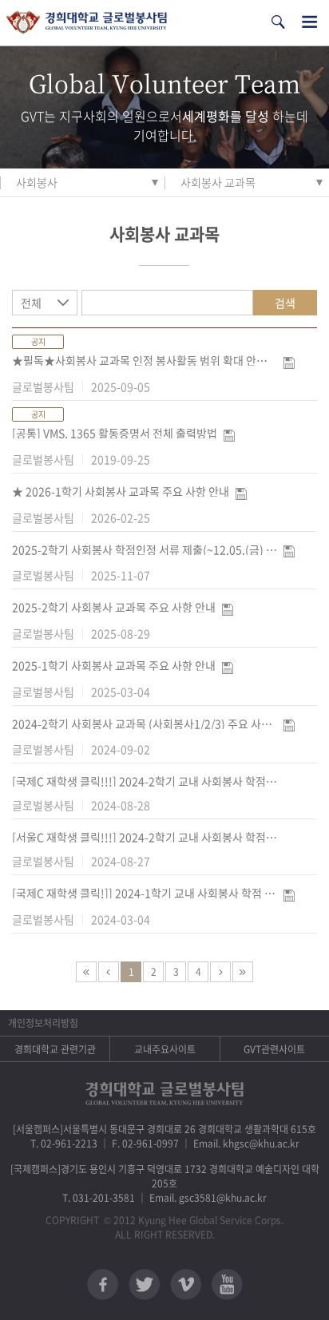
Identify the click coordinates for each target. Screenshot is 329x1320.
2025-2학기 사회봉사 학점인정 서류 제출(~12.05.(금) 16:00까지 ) (144, 549)
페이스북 (102, 1284)
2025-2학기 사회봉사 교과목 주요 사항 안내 (114, 606)
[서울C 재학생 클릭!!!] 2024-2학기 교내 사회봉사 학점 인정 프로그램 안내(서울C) (144, 836)
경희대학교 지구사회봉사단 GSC (86, 23)
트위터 (144, 1284)
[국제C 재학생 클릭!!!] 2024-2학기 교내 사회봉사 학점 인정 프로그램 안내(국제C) (144, 781)
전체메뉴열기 (309, 22)
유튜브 (227, 1284)
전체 (31, 303)
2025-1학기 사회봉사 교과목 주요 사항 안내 (114, 665)
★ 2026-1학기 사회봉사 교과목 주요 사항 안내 (120, 491)
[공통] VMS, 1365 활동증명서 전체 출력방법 (114, 432)
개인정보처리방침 (43, 1023)
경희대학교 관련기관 (55, 1049)
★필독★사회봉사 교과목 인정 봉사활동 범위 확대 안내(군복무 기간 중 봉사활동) (144, 360)
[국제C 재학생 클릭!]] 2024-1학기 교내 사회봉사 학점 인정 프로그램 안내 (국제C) (144, 892)
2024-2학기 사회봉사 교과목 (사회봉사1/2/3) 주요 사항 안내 (144, 723)
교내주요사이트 (165, 1049)
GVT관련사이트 (274, 1049)
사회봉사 (36, 182)
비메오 (185, 1284)
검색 (285, 303)
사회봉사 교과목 (218, 182)
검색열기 (278, 22)
